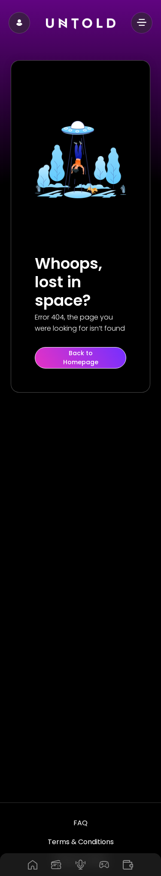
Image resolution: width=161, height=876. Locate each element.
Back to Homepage (80, 357)
